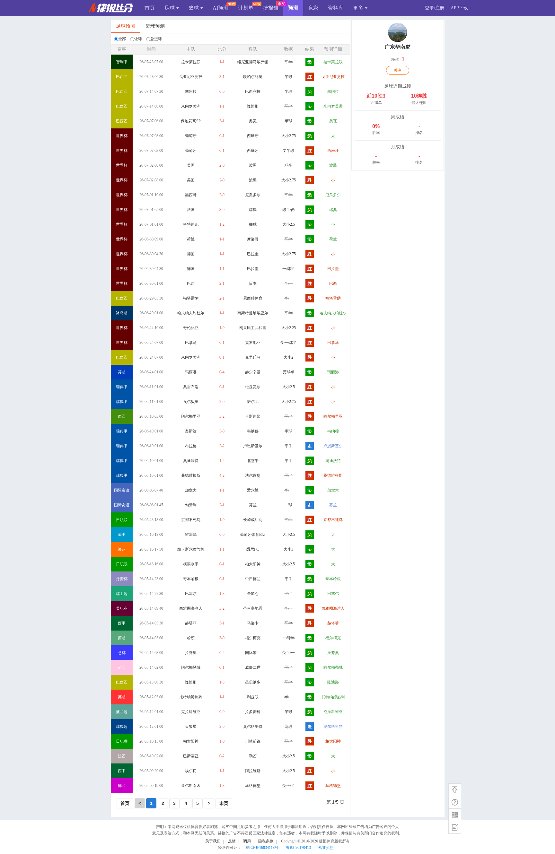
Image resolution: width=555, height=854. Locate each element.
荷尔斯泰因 (190, 785)
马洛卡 (253, 623)
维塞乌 (191, 534)
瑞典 (253, 209)
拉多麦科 (252, 712)
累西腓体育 (252, 298)
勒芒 (253, 756)
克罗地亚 (252, 342)
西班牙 (253, 136)
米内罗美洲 (190, 106)
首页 (150, 8)
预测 (293, 8)
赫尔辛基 (252, 372)
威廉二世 (252, 667)
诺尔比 (253, 401)
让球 (138, 39)
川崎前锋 (252, 741)
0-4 (222, 372)
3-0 (222, 209)
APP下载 (459, 7)
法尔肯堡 (252, 475)
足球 (169, 8)
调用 (247, 841)
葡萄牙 (191, 136)
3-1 (222, 76)
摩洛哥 (253, 239)
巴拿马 (191, 342)
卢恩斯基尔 (252, 446)
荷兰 (191, 239)
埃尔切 (191, 771)
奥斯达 (191, 431)
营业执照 (326, 847)
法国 (191, 209)
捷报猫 (270, 8)
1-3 (222, 593)
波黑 (253, 165)
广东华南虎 (397, 46)
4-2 (222, 475)
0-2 (222, 652)
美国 (191, 165)
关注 (397, 70)
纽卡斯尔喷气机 (190, 549)
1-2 (222, 224)
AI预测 (220, 8)
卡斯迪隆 (252, 416)
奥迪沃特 (190, 460)
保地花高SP (191, 121)
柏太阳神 (252, 564)
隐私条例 (266, 841)
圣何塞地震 (252, 608)
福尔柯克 (252, 638)
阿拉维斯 (252, 771)
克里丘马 (252, 357)
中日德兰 (252, 579)
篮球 (194, 8)
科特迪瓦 (190, 224)
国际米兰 (252, 652)
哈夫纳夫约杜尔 (190, 313)
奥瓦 (253, 121)
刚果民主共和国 (252, 328)
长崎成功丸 (252, 520)
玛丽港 (191, 372)
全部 (122, 39)
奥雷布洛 (190, 387)
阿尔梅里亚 (190, 416)
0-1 (222, 136)
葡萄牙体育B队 (253, 534)
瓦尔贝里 (190, 401)
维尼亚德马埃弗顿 (252, 62)
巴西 (191, 283)
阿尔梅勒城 (190, 667)
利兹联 (253, 697)
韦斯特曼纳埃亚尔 (252, 313)
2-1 (222, 283)
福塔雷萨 (190, 298)
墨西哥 (191, 195)
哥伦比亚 (190, 328)
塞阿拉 (191, 91)
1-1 (222, 62)
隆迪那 (253, 106)
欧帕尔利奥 (252, 76)
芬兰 (253, 505)
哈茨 (191, 638)
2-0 (222, 165)
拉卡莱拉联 (190, 62)
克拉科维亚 (190, 712)
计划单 (245, 8)
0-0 (222, 91)
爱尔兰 (253, 490)
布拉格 (191, 446)
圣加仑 (253, 593)
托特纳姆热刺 (190, 697)
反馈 (232, 841)
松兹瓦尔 (252, 387)
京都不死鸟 (190, 520)
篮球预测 (155, 26)
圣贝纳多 (252, 682)
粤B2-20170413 (298, 847)
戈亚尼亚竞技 (190, 76)
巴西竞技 (252, 91)
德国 (191, 254)
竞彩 (313, 8)
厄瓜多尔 (252, 195)
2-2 (222, 446)
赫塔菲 (191, 623)
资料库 (335, 8)
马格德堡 (252, 785)
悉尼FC (252, 549)
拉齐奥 (191, 652)
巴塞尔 (191, 593)
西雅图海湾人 (190, 608)
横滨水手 (190, 564)
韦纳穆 (253, 431)
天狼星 (191, 726)
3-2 (222, 416)
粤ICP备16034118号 (261, 847)
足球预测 (125, 26)
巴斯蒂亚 (190, 756)
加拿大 (191, 490)
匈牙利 (191, 505)
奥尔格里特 (252, 726)
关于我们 (213, 841)
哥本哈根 (190, 579)
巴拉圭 (253, 254)
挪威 (253, 224)
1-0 (222, 328)
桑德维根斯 (190, 475)
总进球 (156, 39)
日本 (253, 283)
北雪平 (253, 460)
